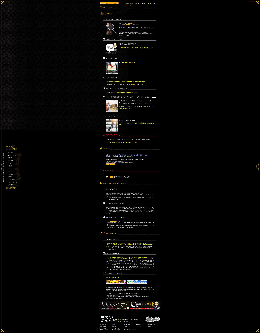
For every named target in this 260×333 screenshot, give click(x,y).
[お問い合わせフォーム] (13, 185)
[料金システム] (13, 160)
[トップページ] (13, 152)
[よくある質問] (13, 174)
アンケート (138, 326)
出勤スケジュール (116, 324)
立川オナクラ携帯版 (104, 329)
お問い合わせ (103, 328)
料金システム (139, 324)
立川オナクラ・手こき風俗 (130, 329)
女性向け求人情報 (116, 328)
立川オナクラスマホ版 (117, 329)
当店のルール (115, 326)
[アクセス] (13, 171)
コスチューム (127, 326)
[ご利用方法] (13, 166)
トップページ (103, 324)
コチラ (131, 23)
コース (128, 24)
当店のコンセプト (152, 324)
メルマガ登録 (113, 221)
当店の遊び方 (103, 326)
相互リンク (150, 326)
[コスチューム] (13, 168)
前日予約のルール (110, 164)
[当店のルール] (13, 177)
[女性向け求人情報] (13, 182)
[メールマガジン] (13, 179)
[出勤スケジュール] (13, 155)
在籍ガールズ (127, 324)
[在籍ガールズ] (13, 158)
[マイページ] (13, 163)
